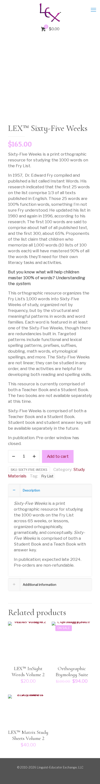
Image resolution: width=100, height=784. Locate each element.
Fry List (47, 476)
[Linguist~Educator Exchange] (50, 12)
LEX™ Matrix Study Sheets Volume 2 (28, 735)
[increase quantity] (34, 456)
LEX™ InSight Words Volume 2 (28, 671)
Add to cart (58, 456)
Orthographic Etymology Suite (72, 671)
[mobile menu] (93, 10)
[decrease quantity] (13, 456)
